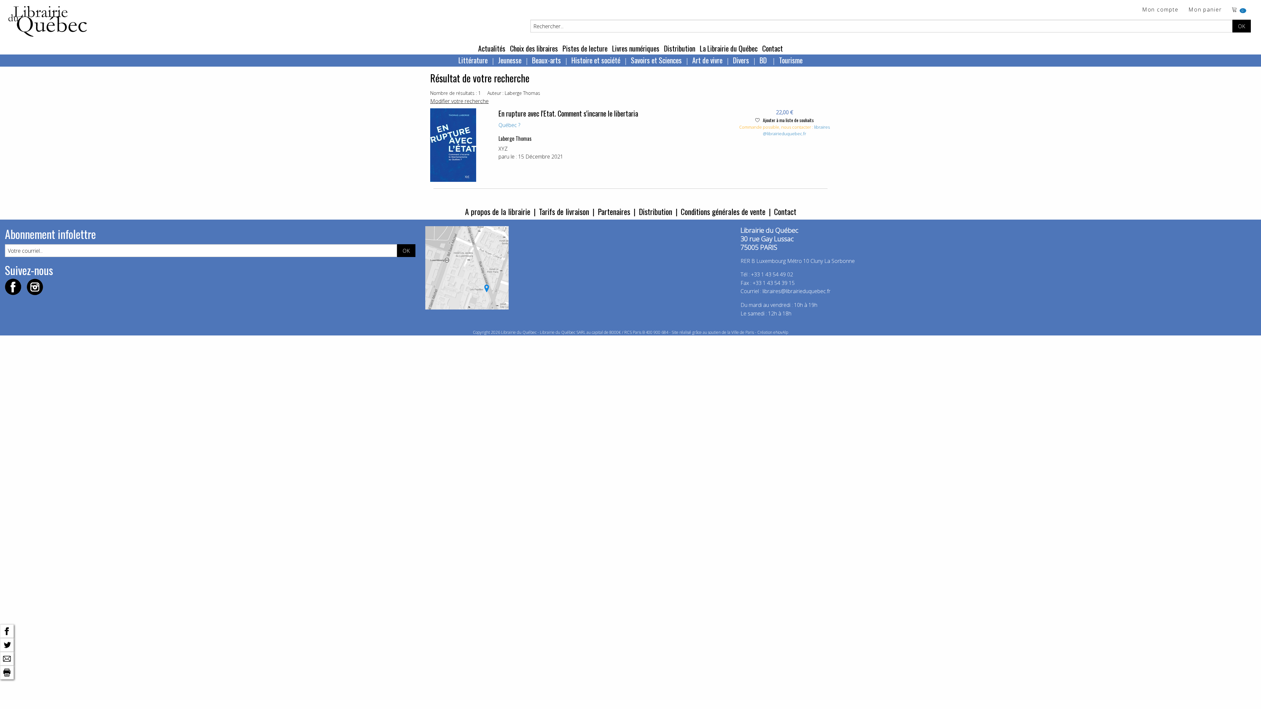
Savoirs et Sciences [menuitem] (656, 60)
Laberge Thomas (515, 138)
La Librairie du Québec (729, 48)
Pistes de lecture (585, 48)
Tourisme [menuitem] (791, 60)
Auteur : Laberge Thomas (513, 93)
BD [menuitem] (764, 60)
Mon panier (1205, 10)
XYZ (503, 148)
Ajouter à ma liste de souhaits (788, 120)
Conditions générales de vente (723, 211)
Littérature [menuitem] (473, 60)
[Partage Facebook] (7, 630)
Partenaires (614, 211)
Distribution (679, 48)
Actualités (491, 48)
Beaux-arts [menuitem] (546, 60)
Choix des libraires (534, 48)
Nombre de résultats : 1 (455, 93)
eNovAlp (780, 332)
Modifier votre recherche (459, 101)
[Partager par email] (7, 658)
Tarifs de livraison (564, 211)
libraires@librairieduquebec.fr (796, 130)
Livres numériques (635, 48)
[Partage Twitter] (7, 644)
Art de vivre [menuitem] (707, 60)
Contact (772, 48)
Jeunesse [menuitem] (509, 60)
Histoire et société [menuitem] (595, 60)
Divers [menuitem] (741, 60)
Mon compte (1160, 10)
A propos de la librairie (497, 211)
